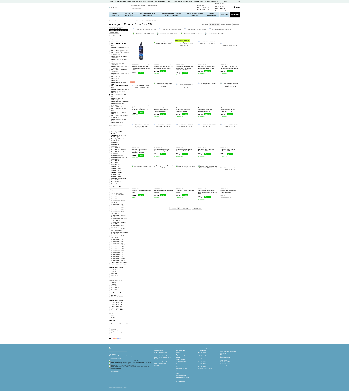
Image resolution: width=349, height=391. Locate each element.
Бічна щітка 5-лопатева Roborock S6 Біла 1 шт (184, 150)
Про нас (111, 1)
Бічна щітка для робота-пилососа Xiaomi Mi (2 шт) (229, 67)
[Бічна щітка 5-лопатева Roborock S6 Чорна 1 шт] (163, 133)
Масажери (224, 14)
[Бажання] (233, 1)
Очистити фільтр (114, 32)
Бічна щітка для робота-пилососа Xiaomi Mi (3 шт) (140, 108)
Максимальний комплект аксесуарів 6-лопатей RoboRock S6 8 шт (162, 109)
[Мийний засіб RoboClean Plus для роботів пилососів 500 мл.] (141, 51)
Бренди (129, 1)
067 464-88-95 (220, 4)
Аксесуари (235, 14)
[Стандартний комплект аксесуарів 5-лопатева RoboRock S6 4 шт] (141, 133)
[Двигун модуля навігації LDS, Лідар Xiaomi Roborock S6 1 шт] (208, 175)
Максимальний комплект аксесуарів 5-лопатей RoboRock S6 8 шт (206, 109)
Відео (190, 1)
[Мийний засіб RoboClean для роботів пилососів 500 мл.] (163, 51)
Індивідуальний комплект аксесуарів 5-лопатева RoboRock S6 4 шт (184, 68)
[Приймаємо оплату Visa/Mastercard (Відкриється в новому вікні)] (119, 363)
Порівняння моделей (120, 1)
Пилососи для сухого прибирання (147, 14)
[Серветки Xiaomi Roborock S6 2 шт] (186, 175)
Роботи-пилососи (115, 14)
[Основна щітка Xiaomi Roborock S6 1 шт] (230, 133)
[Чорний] (110, 338)
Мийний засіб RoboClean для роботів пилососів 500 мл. (163, 67)
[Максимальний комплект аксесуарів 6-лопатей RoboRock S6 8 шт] (163, 92)
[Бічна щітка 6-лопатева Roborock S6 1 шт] (208, 133)
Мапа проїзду (223, 365)
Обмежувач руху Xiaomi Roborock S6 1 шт (228, 191)
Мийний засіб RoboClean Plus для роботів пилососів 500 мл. (141, 68)
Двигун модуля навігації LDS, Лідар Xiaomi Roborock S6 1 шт (207, 192)
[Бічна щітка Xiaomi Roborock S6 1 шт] (163, 175)
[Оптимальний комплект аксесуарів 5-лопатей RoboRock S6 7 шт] (186, 92)
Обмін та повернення (159, 1)
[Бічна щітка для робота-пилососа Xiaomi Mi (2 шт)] (230, 51)
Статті (168, 1)
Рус (226, 1)
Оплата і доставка (148, 1)
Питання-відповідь (198, 1)
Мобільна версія (115, 371)
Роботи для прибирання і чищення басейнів (171, 14)
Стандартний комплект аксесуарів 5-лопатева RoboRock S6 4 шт (139, 150)
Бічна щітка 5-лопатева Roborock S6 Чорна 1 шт (162, 150)
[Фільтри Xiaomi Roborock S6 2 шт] (141, 175)
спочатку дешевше (226, 24)
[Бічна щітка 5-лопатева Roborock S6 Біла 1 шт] (186, 133)
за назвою (236, 24)
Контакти (185, 1)
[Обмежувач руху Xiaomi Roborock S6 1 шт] (230, 175)
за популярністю (214, 24)
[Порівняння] (229, 1)
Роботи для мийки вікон (129, 14)
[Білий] (112, 338)
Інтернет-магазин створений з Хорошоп (118, 387)
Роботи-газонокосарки (212, 14)
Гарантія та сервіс (137, 1)
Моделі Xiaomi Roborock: (116, 28)
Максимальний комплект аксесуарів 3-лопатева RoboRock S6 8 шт (228, 109)
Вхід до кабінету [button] (180, 350)
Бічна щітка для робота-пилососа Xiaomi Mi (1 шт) (206, 67)
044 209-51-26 (220, 8)
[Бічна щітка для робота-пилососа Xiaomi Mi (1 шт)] (208, 51)
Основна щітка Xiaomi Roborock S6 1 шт (227, 150)
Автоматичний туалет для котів (195, 14)
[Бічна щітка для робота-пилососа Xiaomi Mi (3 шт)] (141, 92)
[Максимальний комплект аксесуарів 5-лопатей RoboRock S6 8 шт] (208, 92)
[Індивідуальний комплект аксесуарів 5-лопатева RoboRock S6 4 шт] (186, 51)
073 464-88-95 (220, 6)
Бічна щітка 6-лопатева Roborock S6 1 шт (206, 150)
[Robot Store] (118, 349)
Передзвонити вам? (220, 10)
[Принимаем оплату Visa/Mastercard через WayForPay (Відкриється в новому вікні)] (123, 365)
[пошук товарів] (189, 8)
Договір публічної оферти (211, 1)
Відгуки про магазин (177, 1)
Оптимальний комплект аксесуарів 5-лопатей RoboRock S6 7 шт (184, 109)
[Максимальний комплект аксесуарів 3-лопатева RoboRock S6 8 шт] (230, 92)
